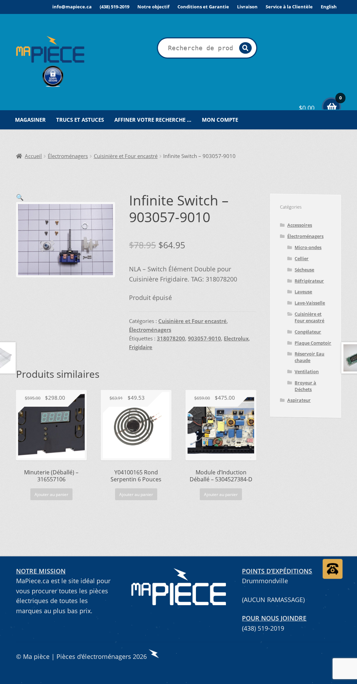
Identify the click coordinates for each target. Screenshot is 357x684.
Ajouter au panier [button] (51, 494)
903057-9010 (204, 338)
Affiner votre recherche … (152, 119)
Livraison (247, 6)
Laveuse (303, 291)
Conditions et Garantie (203, 6)
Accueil (33, 156)
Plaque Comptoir (313, 343)
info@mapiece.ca (72, 6)
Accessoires (299, 225)
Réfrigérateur (309, 281)
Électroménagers (68, 156)
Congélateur (308, 332)
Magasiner (30, 119)
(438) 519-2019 (114, 6)
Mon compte (220, 119)
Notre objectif (153, 6)
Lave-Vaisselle (310, 303)
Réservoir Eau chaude (309, 357)
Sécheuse (304, 269)
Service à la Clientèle (289, 6)
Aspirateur (299, 400)
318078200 (171, 338)
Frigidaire (140, 347)
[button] (20, 197)
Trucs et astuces (80, 119)
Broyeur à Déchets (305, 385)
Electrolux (236, 338)
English (329, 6)
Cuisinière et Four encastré (126, 156)
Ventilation (307, 371)
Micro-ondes (308, 247)
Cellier (302, 258)
